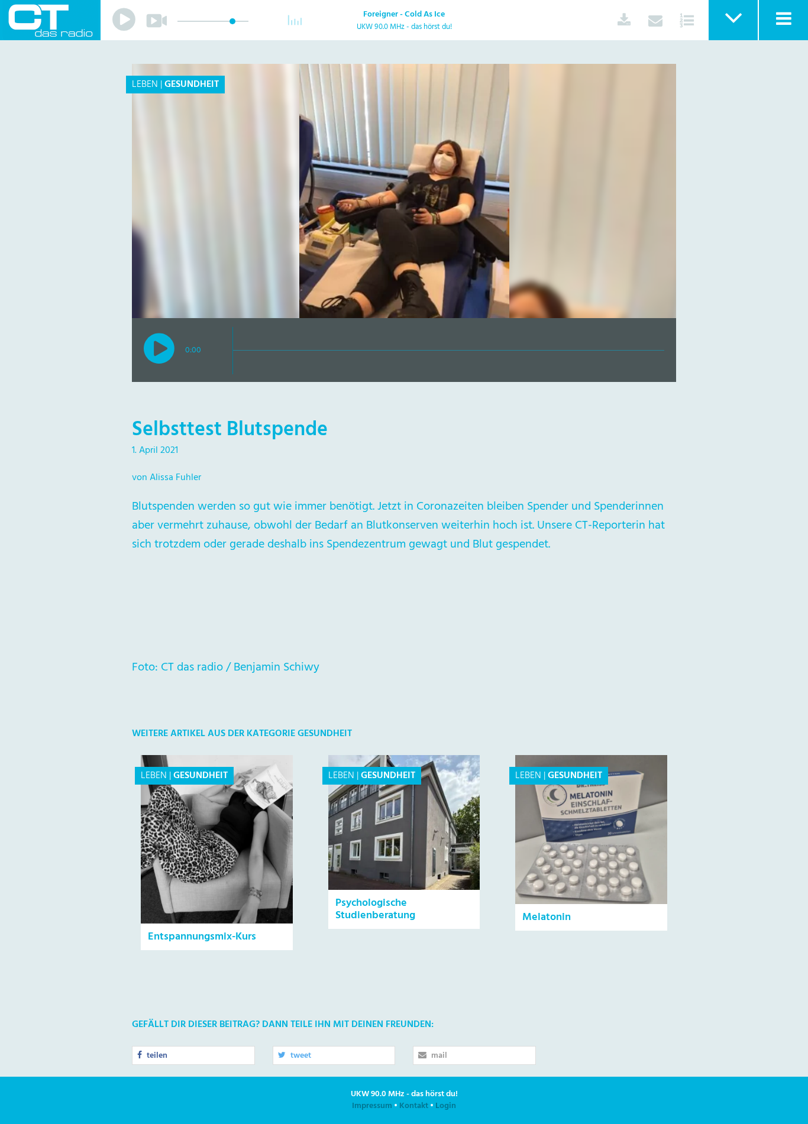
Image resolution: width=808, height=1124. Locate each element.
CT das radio (50, 20)
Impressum (372, 1106)
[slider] (232, 21)
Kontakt (413, 1106)
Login (445, 1106)
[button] (732, 20)
